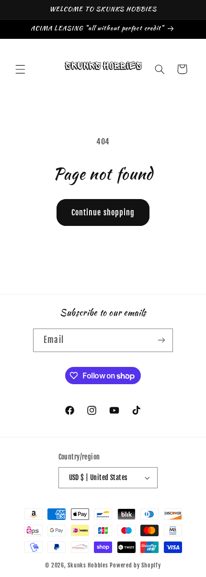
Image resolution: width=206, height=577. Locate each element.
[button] (20, 69)
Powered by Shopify (135, 565)
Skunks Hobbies (89, 565)
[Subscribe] (161, 340)
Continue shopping (103, 212)
